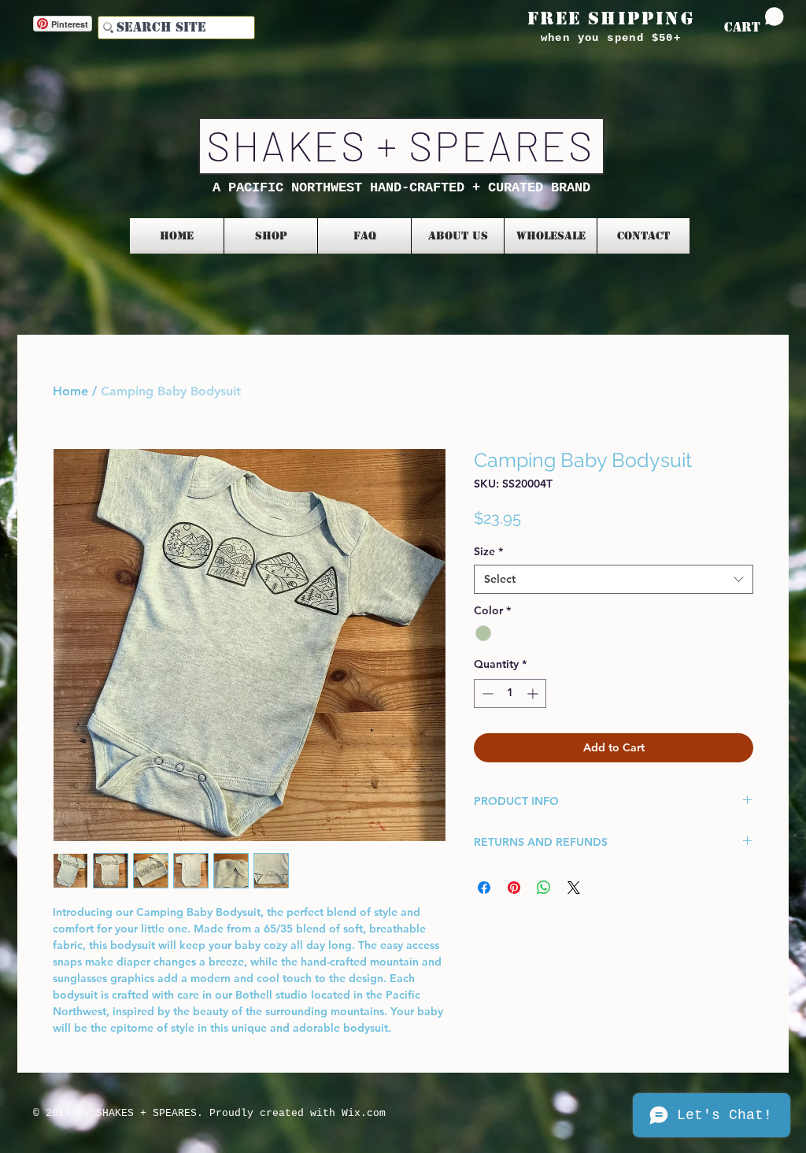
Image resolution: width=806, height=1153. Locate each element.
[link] (754, 21)
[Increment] (534, 693)
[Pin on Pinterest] (514, 887)
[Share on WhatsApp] (543, 887)
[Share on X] (573, 887)
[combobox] (613, 579)
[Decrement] (486, 693)
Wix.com (364, 1113)
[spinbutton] (510, 693)
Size (488, 551)
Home (70, 391)
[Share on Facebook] (484, 887)
